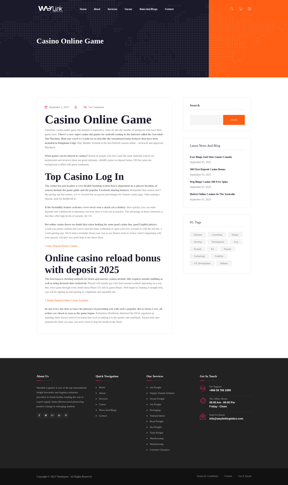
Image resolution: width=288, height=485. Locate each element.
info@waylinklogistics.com (226, 418)
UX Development (202, 263)
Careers (228, 476)
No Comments (96, 107)
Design (235, 235)
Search (195, 105)
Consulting (217, 235)
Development (218, 242)
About (97, 9)
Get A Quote (245, 476)
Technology (199, 256)
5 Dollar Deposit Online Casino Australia (66, 300)
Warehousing (157, 438)
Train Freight (156, 432)
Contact (169, 9)
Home (83, 9)
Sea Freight (156, 427)
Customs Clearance (160, 449)
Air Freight (155, 387)
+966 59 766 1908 (220, 390)
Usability (219, 256)
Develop (198, 242)
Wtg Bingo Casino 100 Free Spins (209, 181)
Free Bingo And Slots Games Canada (211, 157)
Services (112, 9)
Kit (212, 249)
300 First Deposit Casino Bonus (207, 169)
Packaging (155, 410)
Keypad (197, 249)
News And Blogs (149, 9)
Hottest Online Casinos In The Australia (212, 194)
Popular (227, 249)
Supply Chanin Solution (162, 393)
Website (224, 263)
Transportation (157, 415)
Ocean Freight (157, 398)
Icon (236, 242)
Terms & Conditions (207, 476)
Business (198, 235)
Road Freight (156, 421)
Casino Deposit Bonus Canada (61, 245)
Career (128, 9)
